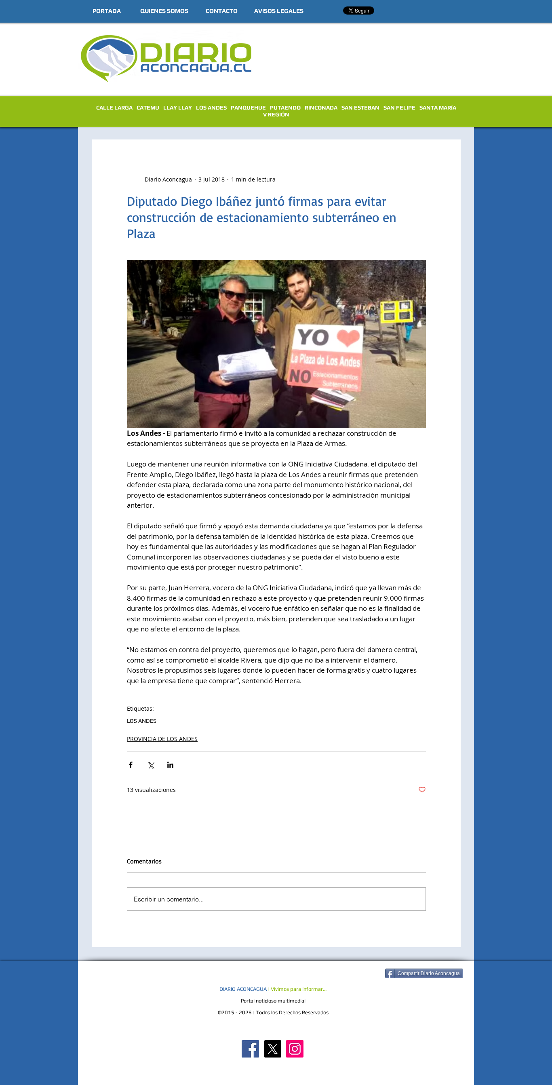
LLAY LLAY (177, 107)
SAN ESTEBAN (360, 107)
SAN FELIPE (399, 107)
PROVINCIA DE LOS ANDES (162, 739)
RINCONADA (321, 107)
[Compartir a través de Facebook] (131, 764)
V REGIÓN (276, 114)
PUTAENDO (285, 107)
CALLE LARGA (114, 107)
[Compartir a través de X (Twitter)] (150, 764)
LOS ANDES (211, 107)
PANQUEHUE (248, 107)
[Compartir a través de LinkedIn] (170, 764)
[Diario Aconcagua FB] (250, 1049)
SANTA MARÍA (437, 107)
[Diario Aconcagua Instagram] (294, 1049)
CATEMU (148, 107)
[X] (272, 1049)
